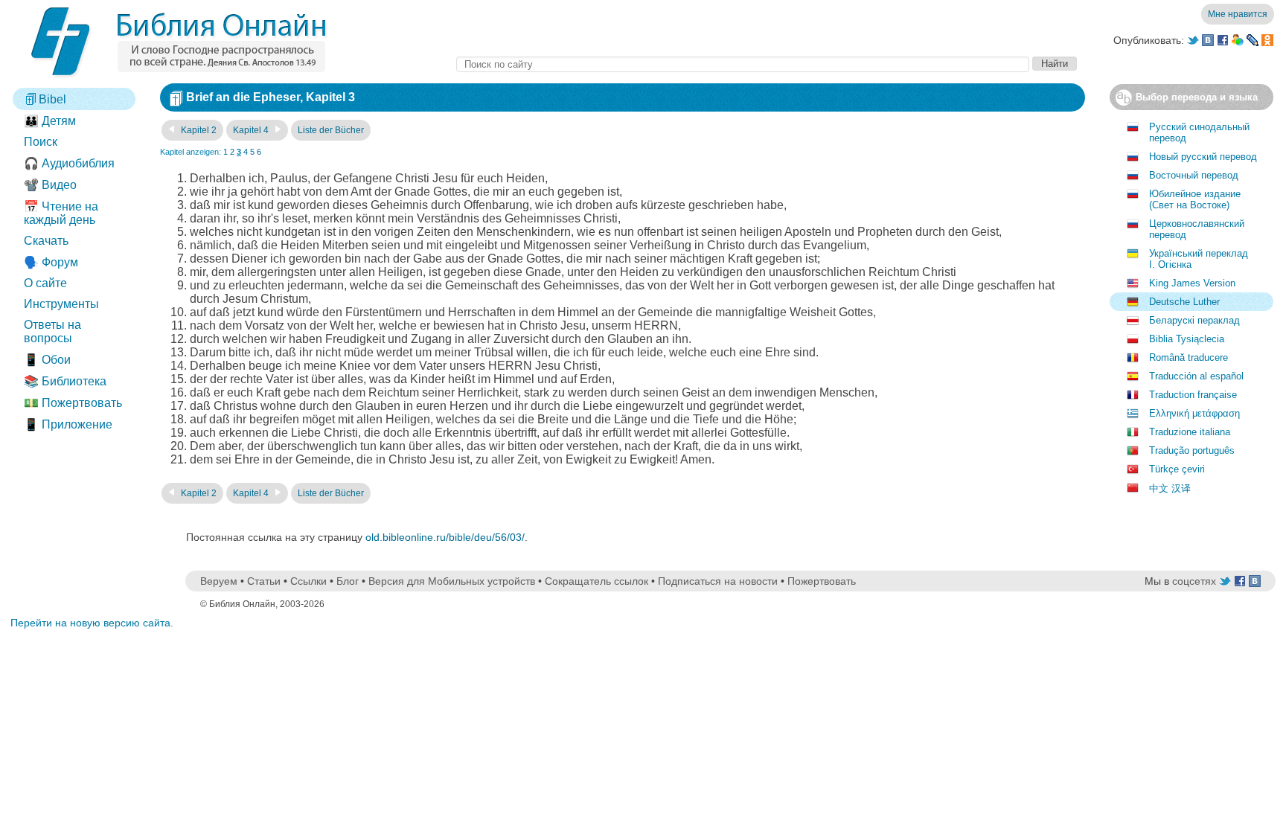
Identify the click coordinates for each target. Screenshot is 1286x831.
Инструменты (61, 304)
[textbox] (742, 64)
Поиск (40, 141)
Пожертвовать (821, 581)
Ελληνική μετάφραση (1194, 413)
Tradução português (1192, 450)
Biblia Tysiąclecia (1186, 338)
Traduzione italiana (1189, 431)
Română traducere (1188, 357)
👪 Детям (50, 121)
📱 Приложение (68, 424)
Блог (347, 581)
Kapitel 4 (252, 130)
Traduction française (1193, 394)
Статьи (264, 581)
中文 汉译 (1170, 488)
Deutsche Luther (1184, 301)
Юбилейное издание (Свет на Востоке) (1195, 199)
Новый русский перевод (1203, 156)
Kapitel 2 (198, 130)
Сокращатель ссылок (596, 581)
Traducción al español (1196, 376)
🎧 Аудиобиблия (69, 163)
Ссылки (308, 581)
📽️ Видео (50, 185)
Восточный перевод (1193, 175)
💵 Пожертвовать (73, 403)
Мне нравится (1237, 14)
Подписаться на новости (718, 581)
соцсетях (1194, 581)
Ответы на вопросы (52, 331)
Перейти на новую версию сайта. (91, 623)
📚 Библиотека (65, 381)
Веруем (218, 581)
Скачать (46, 240)
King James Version (1192, 283)
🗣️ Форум (51, 262)
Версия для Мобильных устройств (451, 581)
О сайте (45, 283)
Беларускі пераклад (1194, 320)
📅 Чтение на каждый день (61, 213)
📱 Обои (47, 359)
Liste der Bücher (331, 130)
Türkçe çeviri (1177, 469)
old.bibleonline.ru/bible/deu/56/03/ (445, 537)
